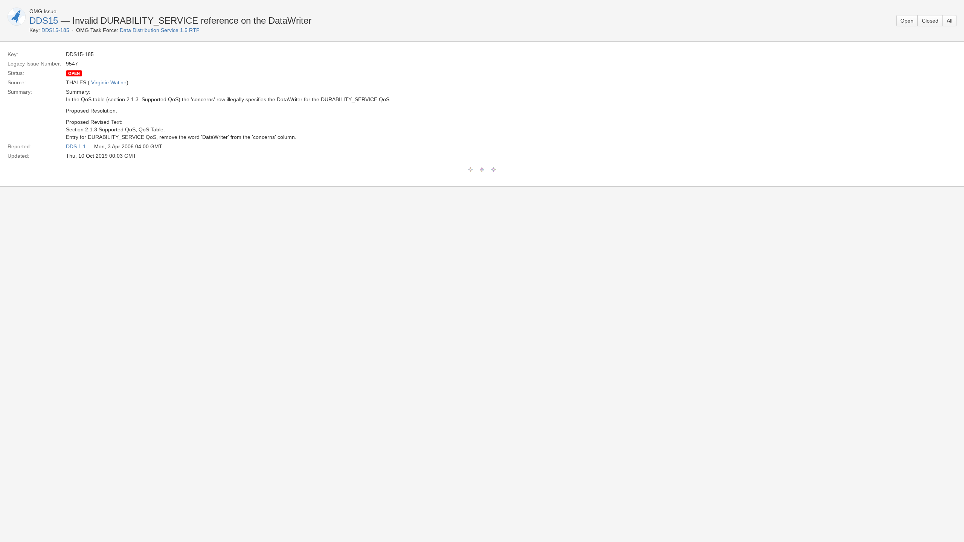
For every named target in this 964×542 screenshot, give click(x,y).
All (949, 21)
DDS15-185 (55, 30)
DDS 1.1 (76, 146)
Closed (930, 21)
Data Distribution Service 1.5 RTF (160, 30)
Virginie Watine (109, 82)
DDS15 (43, 20)
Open (907, 21)
